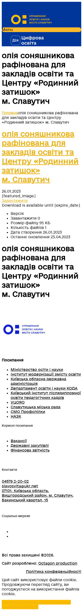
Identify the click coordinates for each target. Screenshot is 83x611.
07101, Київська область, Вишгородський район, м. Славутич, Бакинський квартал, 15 (37, 496)
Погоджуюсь (14, 602)
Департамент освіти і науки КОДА (44, 388)
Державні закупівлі (30, 445)
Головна (10, 113)
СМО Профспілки (28, 411)
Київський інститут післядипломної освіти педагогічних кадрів (46, 395)
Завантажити (15, 200)
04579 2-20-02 (15, 481)
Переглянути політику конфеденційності (36, 604)
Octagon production (57, 563)
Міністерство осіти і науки (37, 369)
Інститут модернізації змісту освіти (46, 374)
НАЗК (16, 416)
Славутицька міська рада (35, 407)
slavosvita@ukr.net (20, 486)
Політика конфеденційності (53, 571)
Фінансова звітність (30, 450)
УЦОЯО (18, 402)
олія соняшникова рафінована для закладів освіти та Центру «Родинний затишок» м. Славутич (40, 157)
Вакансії (19, 441)
